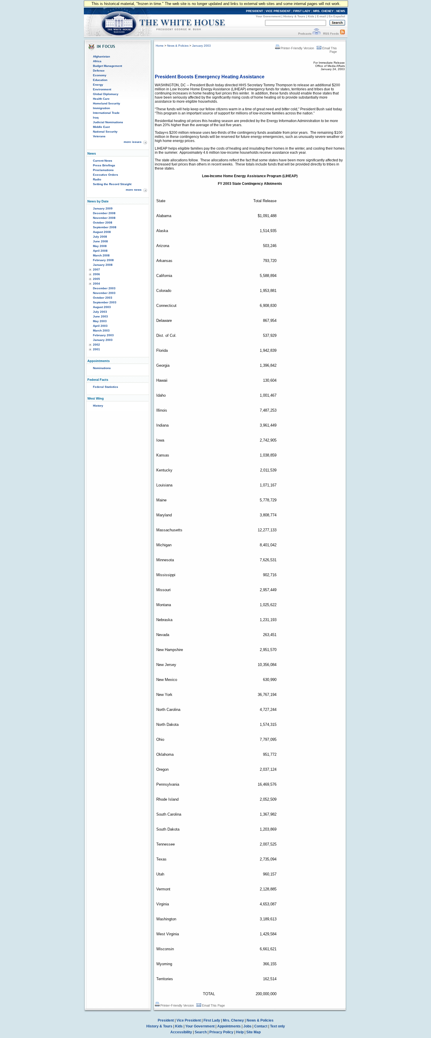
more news (134, 189)
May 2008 (100, 246)
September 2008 (104, 227)
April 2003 (100, 325)
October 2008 (102, 222)
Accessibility (181, 1032)
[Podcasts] (316, 33)
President (166, 1020)
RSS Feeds (331, 33)
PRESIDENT (254, 11)
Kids (311, 16)
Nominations (102, 368)
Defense (99, 70)
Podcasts (305, 33)
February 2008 (103, 260)
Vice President (189, 1020)
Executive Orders (105, 174)
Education (100, 80)
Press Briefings (104, 165)
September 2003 (104, 302)
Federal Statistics (105, 386)
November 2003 (104, 293)
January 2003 (103, 340)
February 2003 (103, 335)
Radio (97, 179)
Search (201, 1032)
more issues (133, 141)
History (98, 405)
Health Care (101, 98)
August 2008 (102, 232)
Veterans (99, 136)
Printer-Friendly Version (297, 48)
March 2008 (101, 255)
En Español (337, 16)
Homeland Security (106, 103)
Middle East (101, 127)
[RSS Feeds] (342, 33)
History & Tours (294, 16)
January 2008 (103, 264)
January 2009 (103, 208)
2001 (96, 349)
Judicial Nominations (108, 122)
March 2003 (101, 330)
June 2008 (100, 241)
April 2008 (100, 250)
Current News (102, 160)
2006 (96, 274)
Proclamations (103, 170)
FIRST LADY (301, 11)
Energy (98, 84)
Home (160, 45)
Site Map (253, 1032)
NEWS (340, 11)
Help (240, 1032)
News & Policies (178, 45)
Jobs (247, 1026)
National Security (105, 131)
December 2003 (104, 288)
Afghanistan (101, 56)
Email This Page (213, 1005)
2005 (96, 278)
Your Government (268, 16)
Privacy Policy (221, 1032)
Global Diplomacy (105, 94)
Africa (97, 61)
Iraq (96, 117)
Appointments (229, 1026)
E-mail (321, 16)
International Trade (106, 112)
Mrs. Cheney (233, 1020)
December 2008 (104, 213)
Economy (99, 75)
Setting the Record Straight (112, 184)
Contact (260, 1026)
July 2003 (100, 311)
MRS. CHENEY (323, 11)
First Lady (211, 1020)
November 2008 (104, 217)
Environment (102, 89)
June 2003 (100, 316)
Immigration (101, 108)
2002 (96, 344)
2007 (96, 269)
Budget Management (107, 65)
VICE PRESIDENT (278, 11)
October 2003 (102, 297)
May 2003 (100, 321)
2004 (96, 283)
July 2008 (100, 236)
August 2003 (102, 307)
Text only (277, 1026)
